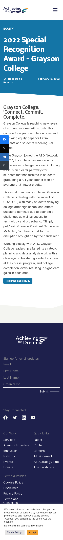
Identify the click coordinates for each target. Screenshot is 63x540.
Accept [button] (32, 532)
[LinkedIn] (4, 157)
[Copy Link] (4, 165)
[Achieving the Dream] (16, 10)
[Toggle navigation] (55, 10)
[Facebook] (4, 139)
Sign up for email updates (21, 358)
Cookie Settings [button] (15, 532)
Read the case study (18, 280)
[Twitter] (4, 148)
